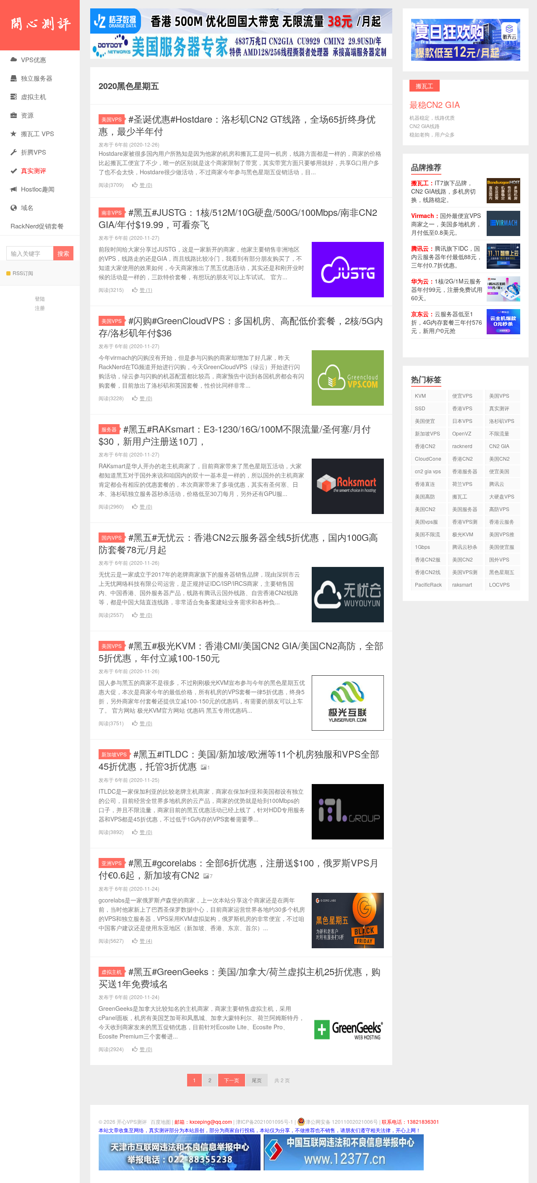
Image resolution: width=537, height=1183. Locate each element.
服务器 (109, 429)
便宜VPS (462, 395)
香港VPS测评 (464, 522)
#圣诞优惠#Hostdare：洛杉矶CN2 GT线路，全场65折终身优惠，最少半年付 (237, 124)
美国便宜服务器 (501, 548)
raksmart (462, 584)
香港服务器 (464, 471)
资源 (27, 114)
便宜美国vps (499, 472)
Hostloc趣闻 (38, 188)
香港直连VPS (425, 485)
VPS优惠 (33, 59)
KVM (420, 395)
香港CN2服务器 (428, 560)
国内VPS (112, 537)
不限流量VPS (499, 434)
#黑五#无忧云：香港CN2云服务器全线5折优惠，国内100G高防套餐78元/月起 (238, 543)
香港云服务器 (501, 522)
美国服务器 (464, 508)
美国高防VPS (425, 497)
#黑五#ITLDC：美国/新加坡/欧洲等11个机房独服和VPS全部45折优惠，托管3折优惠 (239, 759)
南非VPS (112, 212)
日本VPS (462, 420)
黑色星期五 (501, 571)
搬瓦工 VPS (37, 133)
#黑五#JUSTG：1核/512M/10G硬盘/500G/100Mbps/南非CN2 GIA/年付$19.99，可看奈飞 (238, 218)
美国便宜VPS (425, 422)
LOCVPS (499, 584)
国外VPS (499, 559)
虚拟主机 (33, 96)
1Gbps (422, 546)
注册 (40, 307)
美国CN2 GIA (462, 560)
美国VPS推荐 (501, 535)
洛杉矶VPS (501, 420)
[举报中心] (180, 1151)
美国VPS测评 (464, 573)
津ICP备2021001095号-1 (264, 1121)
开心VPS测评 (40, 25)
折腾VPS (33, 151)
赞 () (146, 184)
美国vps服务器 (426, 522)
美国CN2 (499, 458)
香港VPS (462, 408)
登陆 (40, 298)
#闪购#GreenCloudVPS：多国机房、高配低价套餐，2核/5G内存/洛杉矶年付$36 (241, 326)
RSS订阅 (23, 272)
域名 (27, 207)
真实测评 (499, 408)
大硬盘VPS (501, 496)
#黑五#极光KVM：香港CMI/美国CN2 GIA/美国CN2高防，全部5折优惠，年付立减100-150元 (241, 651)
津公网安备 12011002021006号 (341, 1121)
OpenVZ (461, 433)
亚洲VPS (112, 862)
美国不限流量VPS (427, 535)
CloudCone (428, 458)
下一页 (231, 1079)
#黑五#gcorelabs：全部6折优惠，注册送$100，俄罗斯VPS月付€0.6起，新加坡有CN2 (239, 868)
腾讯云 (496, 483)
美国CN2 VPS (425, 510)
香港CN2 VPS (425, 447)
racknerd (462, 445)
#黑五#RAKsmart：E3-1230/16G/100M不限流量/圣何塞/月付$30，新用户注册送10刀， (235, 434)
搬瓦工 (459, 496)
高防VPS (499, 508)
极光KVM (462, 534)
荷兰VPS (462, 483)
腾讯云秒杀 (464, 546)
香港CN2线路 (428, 573)
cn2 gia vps (428, 471)
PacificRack (428, 584)
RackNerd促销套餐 (37, 225)
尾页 (257, 1079)
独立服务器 (36, 77)
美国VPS (112, 119)
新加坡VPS (114, 754)
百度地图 (161, 1121)
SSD (420, 408)
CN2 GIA (499, 445)
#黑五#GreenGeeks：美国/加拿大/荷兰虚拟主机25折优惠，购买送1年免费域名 (240, 977)
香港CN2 (462, 458)
